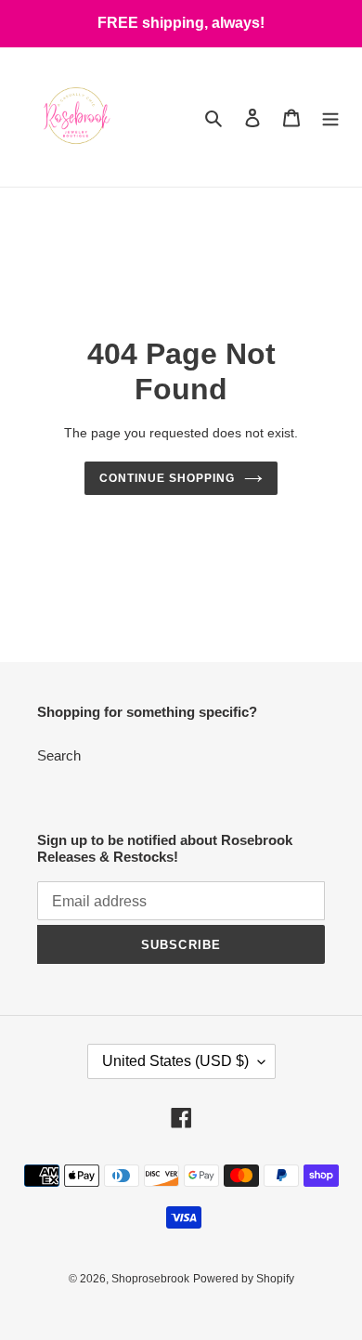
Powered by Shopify (243, 1278)
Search (59, 755)
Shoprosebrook (150, 1278)
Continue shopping (167, 478)
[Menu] (330, 117)
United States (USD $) (175, 1061)
